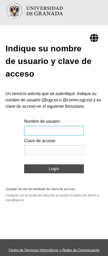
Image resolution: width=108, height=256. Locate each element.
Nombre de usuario (42, 121)
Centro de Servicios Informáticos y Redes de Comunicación (54, 250)
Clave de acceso (39, 141)
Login (54, 168)
